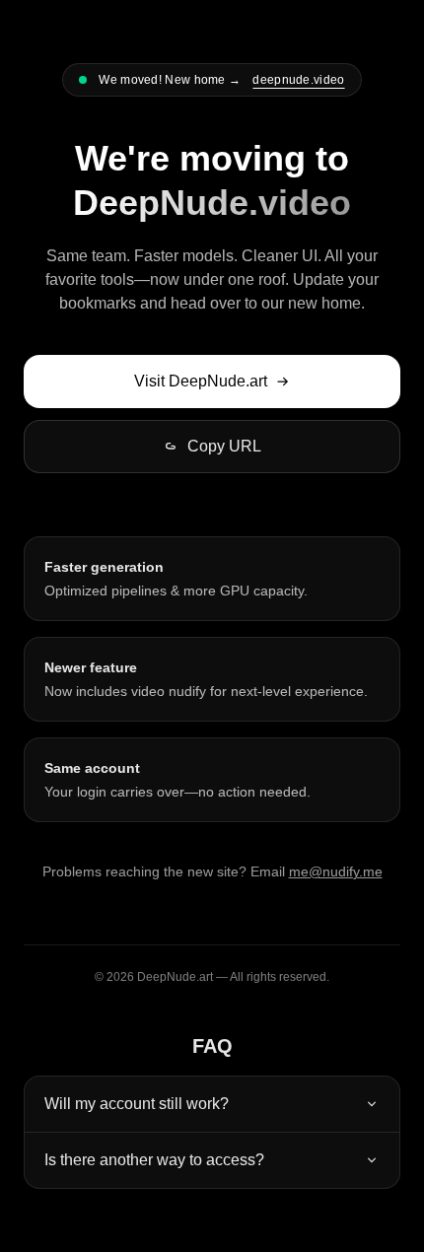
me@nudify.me (336, 871)
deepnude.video (298, 80)
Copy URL (224, 446)
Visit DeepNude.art (200, 381)
